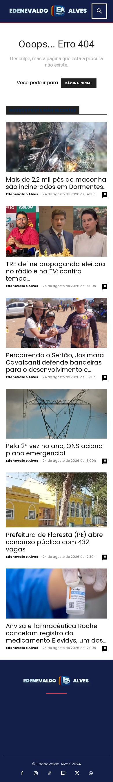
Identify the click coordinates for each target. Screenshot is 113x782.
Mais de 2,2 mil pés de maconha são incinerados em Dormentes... (56, 183)
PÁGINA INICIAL (78, 83)
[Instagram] (35, 773)
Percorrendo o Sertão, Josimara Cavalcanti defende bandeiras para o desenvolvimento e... (55, 362)
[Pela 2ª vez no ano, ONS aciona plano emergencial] (56, 414)
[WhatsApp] (90, 773)
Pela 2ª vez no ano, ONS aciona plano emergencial (54, 449)
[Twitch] (63, 773)
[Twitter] (77, 773)
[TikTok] (49, 773)
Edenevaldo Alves (22, 194)
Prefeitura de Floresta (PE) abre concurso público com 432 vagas (54, 542)
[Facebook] (22, 773)
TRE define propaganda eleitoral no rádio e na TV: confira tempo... (56, 271)
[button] (99, 11)
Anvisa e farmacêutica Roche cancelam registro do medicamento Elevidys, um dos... (56, 633)
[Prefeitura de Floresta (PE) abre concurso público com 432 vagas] (56, 499)
